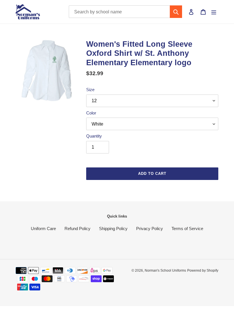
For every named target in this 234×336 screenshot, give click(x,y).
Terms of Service (187, 228)
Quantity (94, 136)
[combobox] (125, 11)
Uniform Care (43, 228)
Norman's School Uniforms (165, 271)
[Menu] (213, 11)
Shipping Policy (113, 228)
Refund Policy (77, 228)
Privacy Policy (149, 228)
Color (91, 112)
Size (90, 89)
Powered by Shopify (202, 271)
